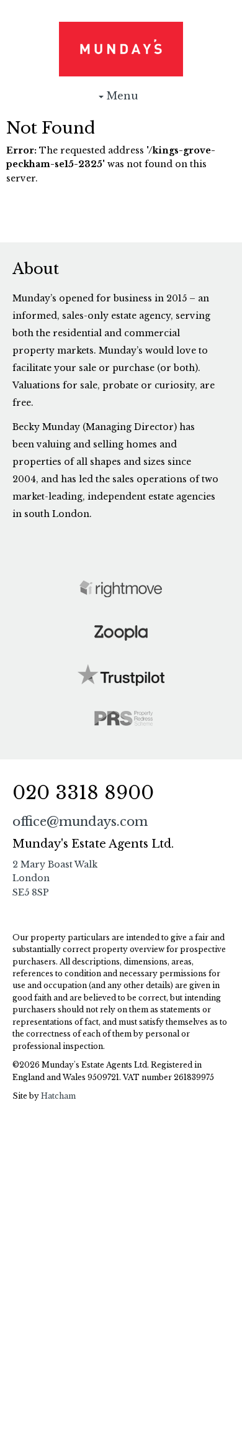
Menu (121, 99)
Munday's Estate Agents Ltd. (121, 49)
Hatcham (58, 1096)
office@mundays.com (80, 821)
